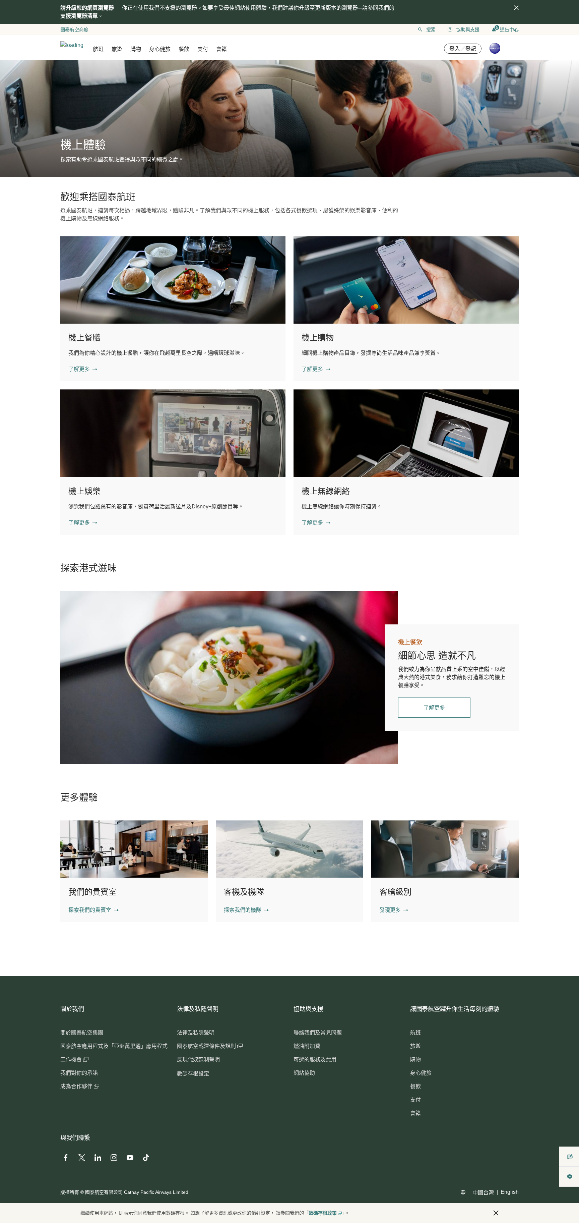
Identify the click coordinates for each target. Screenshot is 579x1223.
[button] (82, 369)
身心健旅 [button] (160, 49)
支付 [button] (202, 49)
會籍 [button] (221, 49)
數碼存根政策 (323, 1213)
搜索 (431, 29)
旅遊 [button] (117, 49)
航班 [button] (98, 49)
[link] (229, 677)
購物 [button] (135, 49)
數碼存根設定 (193, 1073)
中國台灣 (483, 1193)
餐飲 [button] (184, 49)
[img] (516, 7)
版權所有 (69, 1192)
